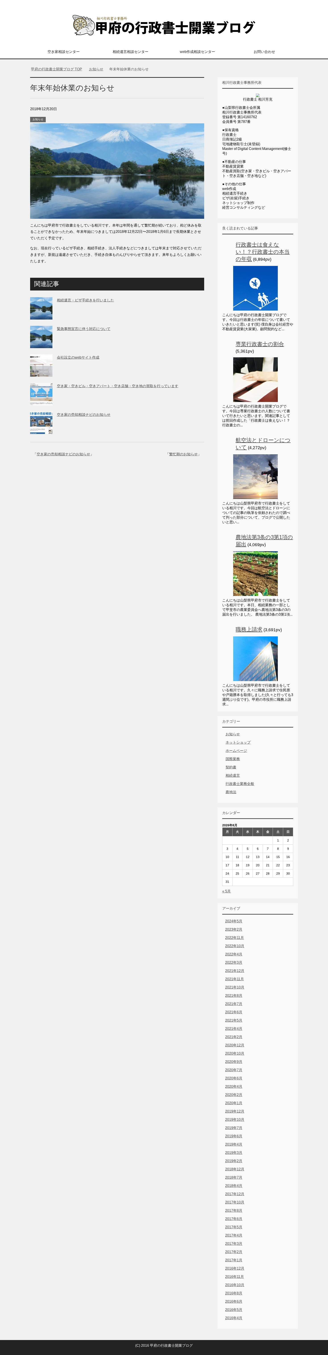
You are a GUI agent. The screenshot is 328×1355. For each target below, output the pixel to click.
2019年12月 (234, 1111)
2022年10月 (234, 946)
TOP (56, 69)
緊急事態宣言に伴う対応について (83, 329)
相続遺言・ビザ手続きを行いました (85, 300)
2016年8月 (233, 1293)
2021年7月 (233, 1004)
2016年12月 (234, 1268)
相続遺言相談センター (130, 52)
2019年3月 (233, 1153)
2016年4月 (233, 1318)
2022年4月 (233, 954)
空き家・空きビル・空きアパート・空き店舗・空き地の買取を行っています (117, 386)
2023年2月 (233, 929)
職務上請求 (249, 629)
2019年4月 (233, 1144)
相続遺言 (233, 775)
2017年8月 (233, 1210)
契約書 (231, 767)
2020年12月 (234, 1045)
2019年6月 (233, 1136)
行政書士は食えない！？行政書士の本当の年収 (263, 252)
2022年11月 (234, 938)
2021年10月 (234, 987)
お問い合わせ (264, 52)
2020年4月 (233, 1086)
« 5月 (226, 891)
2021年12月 (234, 971)
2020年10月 (234, 1053)
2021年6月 (233, 1012)
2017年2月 (233, 1252)
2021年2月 (233, 1037)
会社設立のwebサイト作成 (78, 357)
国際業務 (233, 759)
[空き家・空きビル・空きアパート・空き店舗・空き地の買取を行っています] (41, 402)
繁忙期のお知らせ (183, 454)
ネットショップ (238, 742)
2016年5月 (233, 1310)
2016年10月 (234, 1285)
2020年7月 (233, 1070)
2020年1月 (233, 1103)
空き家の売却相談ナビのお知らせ (83, 415)
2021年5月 (233, 1020)
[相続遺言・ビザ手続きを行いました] (41, 316)
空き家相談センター (64, 52)
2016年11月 (234, 1277)
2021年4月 (233, 1029)
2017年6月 (233, 1219)
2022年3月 (233, 962)
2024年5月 (233, 921)
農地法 (231, 792)
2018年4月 (233, 1186)
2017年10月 (234, 1202)
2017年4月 (233, 1235)
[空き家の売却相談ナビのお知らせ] (41, 430)
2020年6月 (233, 1078)
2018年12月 (234, 1169)
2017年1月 (233, 1260)
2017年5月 (233, 1227)
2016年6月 (233, 1301)
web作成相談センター (197, 52)
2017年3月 (233, 1244)
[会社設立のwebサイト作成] (41, 373)
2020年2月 (233, 1095)
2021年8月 (233, 995)
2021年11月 (234, 979)
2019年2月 (233, 1161)
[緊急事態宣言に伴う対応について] (41, 345)
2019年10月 (234, 1119)
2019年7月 (233, 1128)
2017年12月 (234, 1194)
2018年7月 (233, 1177)
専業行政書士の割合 (260, 344)
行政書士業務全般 (240, 784)
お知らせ (38, 119)
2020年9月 (233, 1062)
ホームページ (236, 751)
